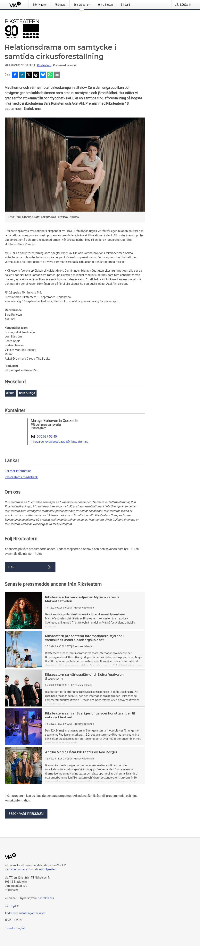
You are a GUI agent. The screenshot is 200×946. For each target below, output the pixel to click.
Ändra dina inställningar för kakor (25, 913)
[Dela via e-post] (57, 75)
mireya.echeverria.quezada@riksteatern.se (59, 441)
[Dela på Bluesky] (43, 75)
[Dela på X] (29, 75)
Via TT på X (12, 906)
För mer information (18, 471)
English (21, 928)
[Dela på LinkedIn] (22, 75)
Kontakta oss (46, 898)
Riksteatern (44, 65)
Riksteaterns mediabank (21, 477)
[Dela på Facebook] (15, 75)
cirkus (10, 393)
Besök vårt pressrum (26, 814)
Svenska (10, 928)
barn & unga (27, 393)
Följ (11, 567)
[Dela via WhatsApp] (50, 75)
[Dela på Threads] (36, 75)
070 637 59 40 (47, 436)
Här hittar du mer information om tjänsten (30, 869)
